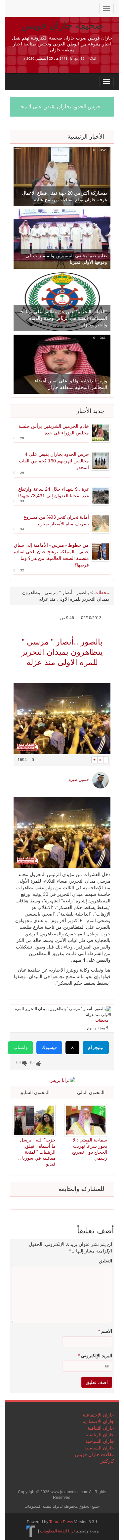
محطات (101, 592)
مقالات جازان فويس (94, 1454)
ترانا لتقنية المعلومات (57, 1530)
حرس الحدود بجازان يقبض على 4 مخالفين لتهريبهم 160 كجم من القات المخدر (54, 461)
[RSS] (14, 8)
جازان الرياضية (100, 1434)
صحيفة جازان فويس (62, 25)
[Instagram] (66, 8)
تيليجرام (95, 1047)
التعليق (105, 1260)
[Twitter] (24, 8)
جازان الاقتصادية (98, 1421)
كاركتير (107, 1461)
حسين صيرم (78, 779)
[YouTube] (56, 8)
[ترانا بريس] (31, 1530)
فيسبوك (49, 1047)
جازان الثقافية (101, 1428)
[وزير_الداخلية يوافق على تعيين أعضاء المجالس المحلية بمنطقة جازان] (62, 364)
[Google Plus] (45, 8)
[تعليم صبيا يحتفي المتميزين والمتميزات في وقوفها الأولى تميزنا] (62, 238)
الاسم (105, 1331)
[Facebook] (35, 8)
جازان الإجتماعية (98, 1414)
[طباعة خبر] (86, 759)
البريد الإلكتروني (95, 1355)
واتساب (20, 1047)
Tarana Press (61, 1522)
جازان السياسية (99, 1447)
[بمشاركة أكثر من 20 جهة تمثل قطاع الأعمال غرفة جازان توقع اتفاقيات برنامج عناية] (62, 176)
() (18, 1062)
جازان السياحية (99, 1441)
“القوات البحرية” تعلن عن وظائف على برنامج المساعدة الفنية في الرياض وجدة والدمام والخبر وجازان (63, 318)
